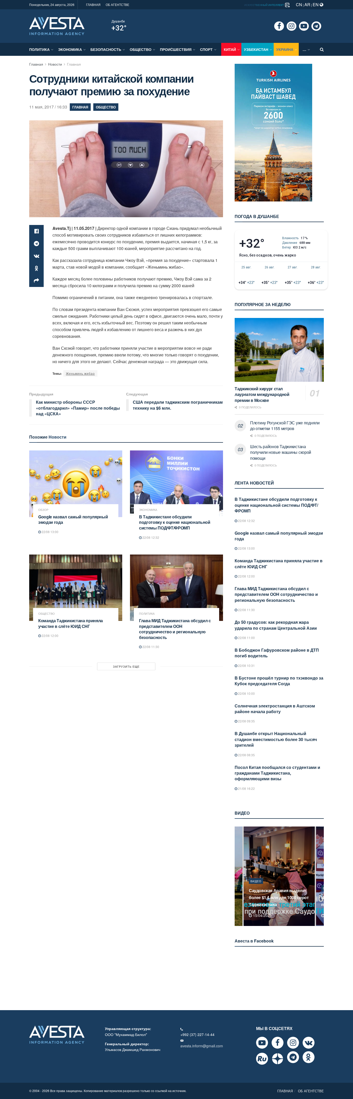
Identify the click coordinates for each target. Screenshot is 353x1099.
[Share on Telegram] (36, 243)
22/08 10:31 (246, 665)
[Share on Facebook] (36, 231)
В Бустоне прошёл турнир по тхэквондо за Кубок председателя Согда (279, 681)
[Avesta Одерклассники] (308, 1057)
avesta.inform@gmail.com (201, 1045)
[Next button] (320, 876)
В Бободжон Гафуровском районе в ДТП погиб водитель (277, 653)
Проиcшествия (175, 49)
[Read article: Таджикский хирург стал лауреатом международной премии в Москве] (279, 350)
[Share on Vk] (36, 256)
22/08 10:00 (246, 693)
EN (316, 4)
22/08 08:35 (246, 755)
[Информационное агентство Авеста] (57, 25)
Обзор (43, 509)
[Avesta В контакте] (308, 1043)
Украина (284, 49)
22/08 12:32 (150, 537)
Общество (140, 49)
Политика (39, 49)
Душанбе (118, 21)
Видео (256, 888)
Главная (36, 64)
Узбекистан (256, 49)
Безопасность (105, 49)
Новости (55, 64)
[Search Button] (322, 49)
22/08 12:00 (49, 635)
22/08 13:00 (49, 531)
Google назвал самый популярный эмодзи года (73, 519)
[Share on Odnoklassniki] (36, 268)
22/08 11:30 (150, 646)
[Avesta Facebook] (277, 1043)
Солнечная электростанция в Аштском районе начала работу (275, 708)
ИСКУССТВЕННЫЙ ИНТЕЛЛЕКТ (264, 5)
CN (299, 4)
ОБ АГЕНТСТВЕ (117, 4)
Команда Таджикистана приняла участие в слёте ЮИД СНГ (70, 623)
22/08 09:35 (246, 721)
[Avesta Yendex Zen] (277, 1059)
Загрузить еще (126, 666)
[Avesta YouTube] (262, 1043)
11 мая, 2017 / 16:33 (48, 107)
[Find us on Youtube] (304, 26)
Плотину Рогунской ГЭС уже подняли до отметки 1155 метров (285, 425)
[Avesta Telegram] (293, 1057)
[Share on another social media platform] (36, 281)
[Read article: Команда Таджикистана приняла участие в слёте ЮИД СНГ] (75, 588)
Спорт (206, 49)
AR (307, 4)
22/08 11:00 (246, 637)
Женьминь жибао (80, 373)
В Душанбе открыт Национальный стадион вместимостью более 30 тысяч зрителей (276, 739)
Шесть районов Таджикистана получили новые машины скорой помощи (280, 452)
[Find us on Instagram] (291, 26)
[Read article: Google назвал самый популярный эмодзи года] (75, 483)
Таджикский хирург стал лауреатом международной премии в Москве (262, 394)
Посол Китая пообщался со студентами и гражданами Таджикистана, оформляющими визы (277, 773)
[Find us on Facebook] (279, 26)
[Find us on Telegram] (316, 26)
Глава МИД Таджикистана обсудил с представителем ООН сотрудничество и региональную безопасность (175, 629)
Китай (230, 49)
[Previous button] (238, 876)
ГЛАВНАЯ (93, 4)
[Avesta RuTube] (262, 1059)
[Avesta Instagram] (293, 1043)
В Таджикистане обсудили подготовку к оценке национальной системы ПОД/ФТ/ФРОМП (174, 522)
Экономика (70, 49)
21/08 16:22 (246, 788)
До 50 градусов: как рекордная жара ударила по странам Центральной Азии (276, 625)
